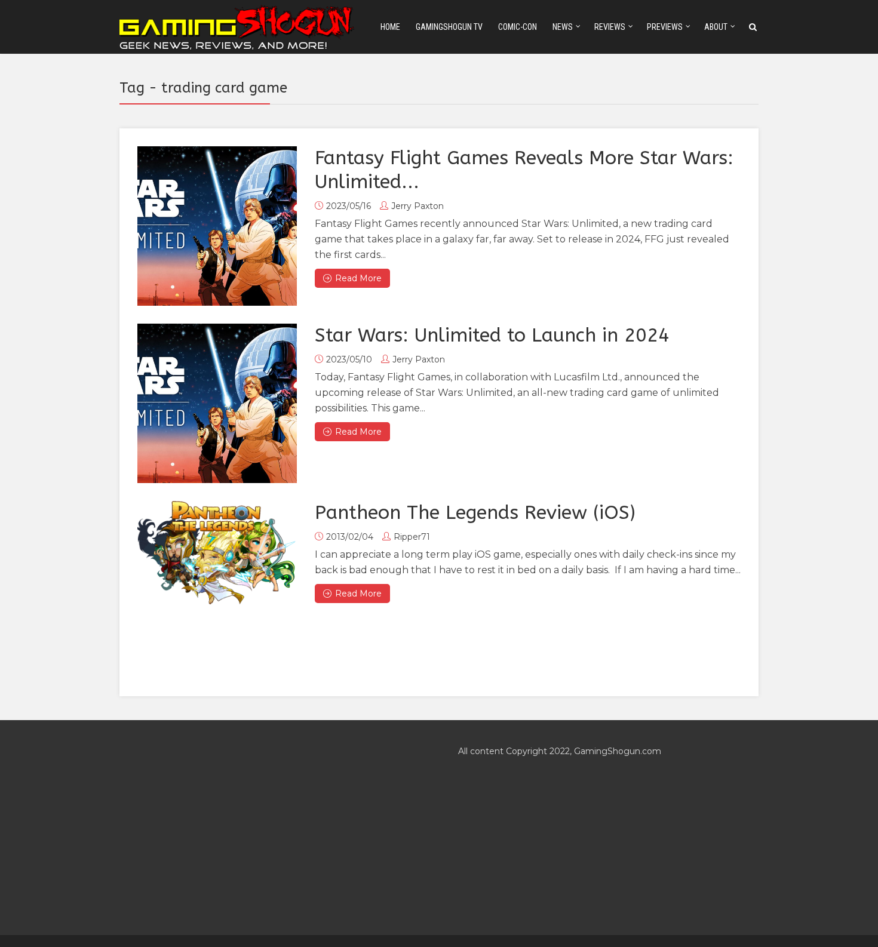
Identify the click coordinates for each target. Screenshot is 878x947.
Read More (358, 278)
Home (390, 27)
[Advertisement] (269, 827)
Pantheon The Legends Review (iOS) (475, 513)
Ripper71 (412, 536)
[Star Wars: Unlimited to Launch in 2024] (217, 403)
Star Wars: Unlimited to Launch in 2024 (492, 335)
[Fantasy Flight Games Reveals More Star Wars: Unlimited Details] (217, 226)
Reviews (609, 27)
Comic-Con (517, 27)
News (562, 27)
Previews (665, 27)
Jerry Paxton (417, 206)
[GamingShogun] (237, 26)
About (715, 27)
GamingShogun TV (449, 27)
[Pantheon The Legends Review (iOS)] (217, 552)
